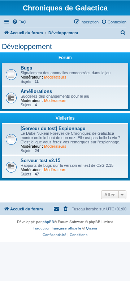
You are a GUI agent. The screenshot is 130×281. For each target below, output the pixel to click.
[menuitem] (19, 22)
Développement (27, 46)
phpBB (48, 222)
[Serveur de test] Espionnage (53, 128)
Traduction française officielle (57, 228)
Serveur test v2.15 (40, 160)
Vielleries (65, 118)
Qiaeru (91, 228)
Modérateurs (55, 77)
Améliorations (36, 91)
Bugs (26, 68)
